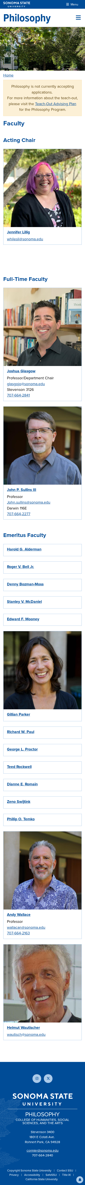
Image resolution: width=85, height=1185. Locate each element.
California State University (42, 1179)
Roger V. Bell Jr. (20, 566)
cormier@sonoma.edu (42, 1150)
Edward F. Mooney (23, 619)
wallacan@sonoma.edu (26, 927)
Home (8, 75)
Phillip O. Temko (21, 819)
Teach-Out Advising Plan (55, 104)
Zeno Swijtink (18, 801)
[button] (79, 1179)
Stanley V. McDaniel (24, 601)
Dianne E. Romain (22, 784)
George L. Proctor (22, 749)
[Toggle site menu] (78, 17)
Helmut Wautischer (23, 1027)
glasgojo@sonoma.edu (26, 384)
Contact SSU (65, 1170)
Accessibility (32, 1175)
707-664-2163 (18, 933)
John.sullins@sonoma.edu (28, 502)
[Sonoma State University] (16, 4)
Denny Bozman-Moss (25, 584)
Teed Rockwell (19, 766)
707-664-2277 (18, 514)
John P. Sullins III (21, 489)
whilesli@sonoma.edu (25, 239)
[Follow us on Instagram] (36, 1078)
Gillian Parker (18, 714)
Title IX (66, 1175)
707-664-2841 (18, 395)
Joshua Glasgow (21, 371)
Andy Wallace (19, 914)
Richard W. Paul (20, 732)
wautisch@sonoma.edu (26, 1034)
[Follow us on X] (48, 1078)
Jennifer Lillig (18, 232)
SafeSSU (51, 1175)
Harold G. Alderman (24, 549)
